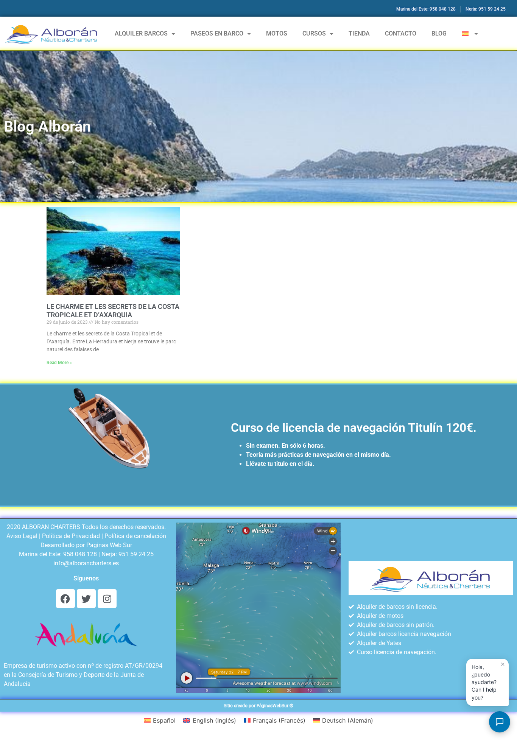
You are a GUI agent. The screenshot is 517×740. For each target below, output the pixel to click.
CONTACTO (400, 33)
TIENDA (359, 33)
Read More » (59, 362)
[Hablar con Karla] (499, 721)
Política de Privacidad (71, 536)
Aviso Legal (21, 536)
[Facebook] (65, 598)
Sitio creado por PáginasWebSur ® (258, 705)
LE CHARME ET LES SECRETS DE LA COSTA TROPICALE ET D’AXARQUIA (113, 311)
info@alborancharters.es (86, 563)
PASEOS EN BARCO (216, 33)
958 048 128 (80, 554)
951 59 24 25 (136, 554)
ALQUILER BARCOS (141, 33)
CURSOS (314, 33)
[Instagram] (107, 598)
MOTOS (276, 33)
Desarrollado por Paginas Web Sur (86, 545)
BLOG (439, 33)
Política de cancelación (135, 536)
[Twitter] (86, 598)
